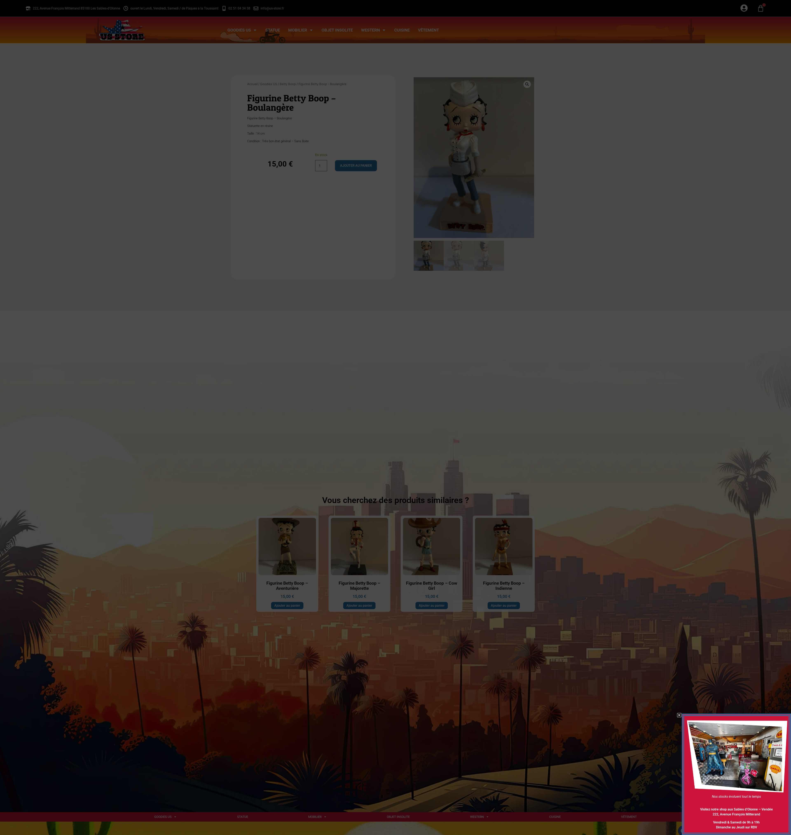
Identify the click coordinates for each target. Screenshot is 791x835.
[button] (679, 715)
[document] (395, 417)
